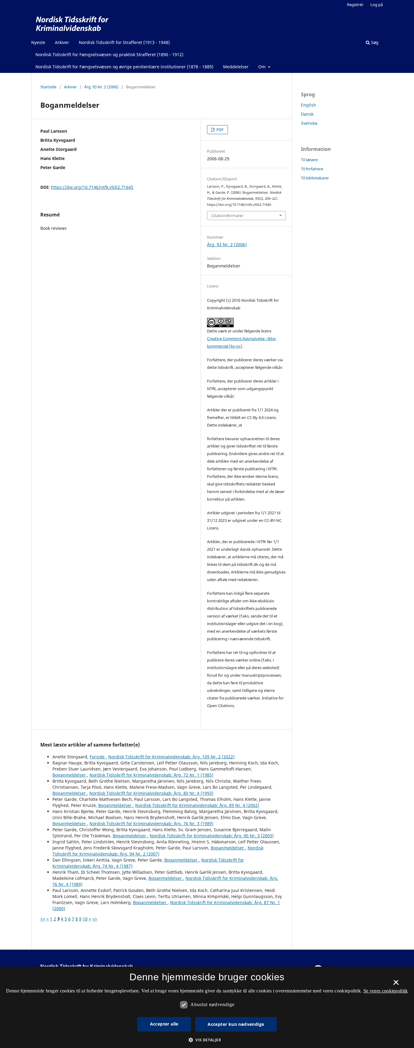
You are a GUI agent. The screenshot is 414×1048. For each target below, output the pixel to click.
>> (94, 919)
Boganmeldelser (69, 775)
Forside (98, 757)
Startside (48, 87)
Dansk (307, 114)
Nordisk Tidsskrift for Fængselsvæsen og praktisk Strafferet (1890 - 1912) (109, 54)
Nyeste (38, 42)
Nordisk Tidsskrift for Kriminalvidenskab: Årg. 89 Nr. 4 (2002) (197, 805)
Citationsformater (227, 215)
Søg (374, 42)
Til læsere (309, 159)
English (308, 105)
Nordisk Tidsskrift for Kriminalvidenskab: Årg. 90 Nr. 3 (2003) (212, 836)
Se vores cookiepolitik (385, 990)
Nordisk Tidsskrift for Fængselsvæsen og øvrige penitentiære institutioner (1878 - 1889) (124, 67)
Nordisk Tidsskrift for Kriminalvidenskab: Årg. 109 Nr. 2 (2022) (171, 757)
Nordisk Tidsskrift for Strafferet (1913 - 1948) (124, 42)
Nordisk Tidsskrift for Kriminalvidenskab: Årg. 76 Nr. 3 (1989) (151, 823)
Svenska (309, 123)
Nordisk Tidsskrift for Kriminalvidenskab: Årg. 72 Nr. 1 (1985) (151, 775)
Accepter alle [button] (164, 1024)
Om (262, 67)
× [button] (395, 984)
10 (85, 919)
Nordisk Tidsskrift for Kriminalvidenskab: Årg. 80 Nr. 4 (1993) (151, 793)
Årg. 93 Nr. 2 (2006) (101, 87)
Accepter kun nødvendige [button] (236, 1024)
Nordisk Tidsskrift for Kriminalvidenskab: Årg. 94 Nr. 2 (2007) (157, 851)
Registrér (355, 4)
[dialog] (207, 1007)
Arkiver (62, 42)
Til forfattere (312, 169)
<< (42, 919)
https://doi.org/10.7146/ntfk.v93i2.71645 (92, 187)
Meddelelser (236, 67)
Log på (376, 4)
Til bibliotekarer (315, 178)
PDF (219, 129)
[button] (207, 1040)
